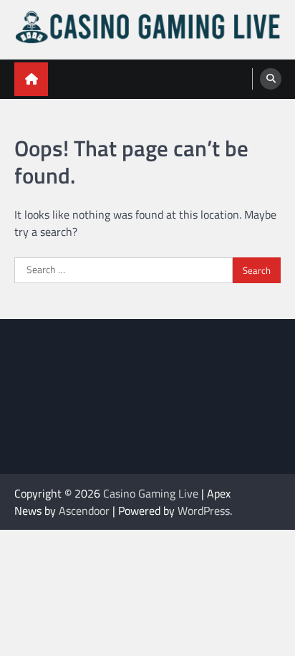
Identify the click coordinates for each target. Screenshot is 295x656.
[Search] (270, 79)
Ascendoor (84, 510)
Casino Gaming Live (150, 493)
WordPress (204, 510)
